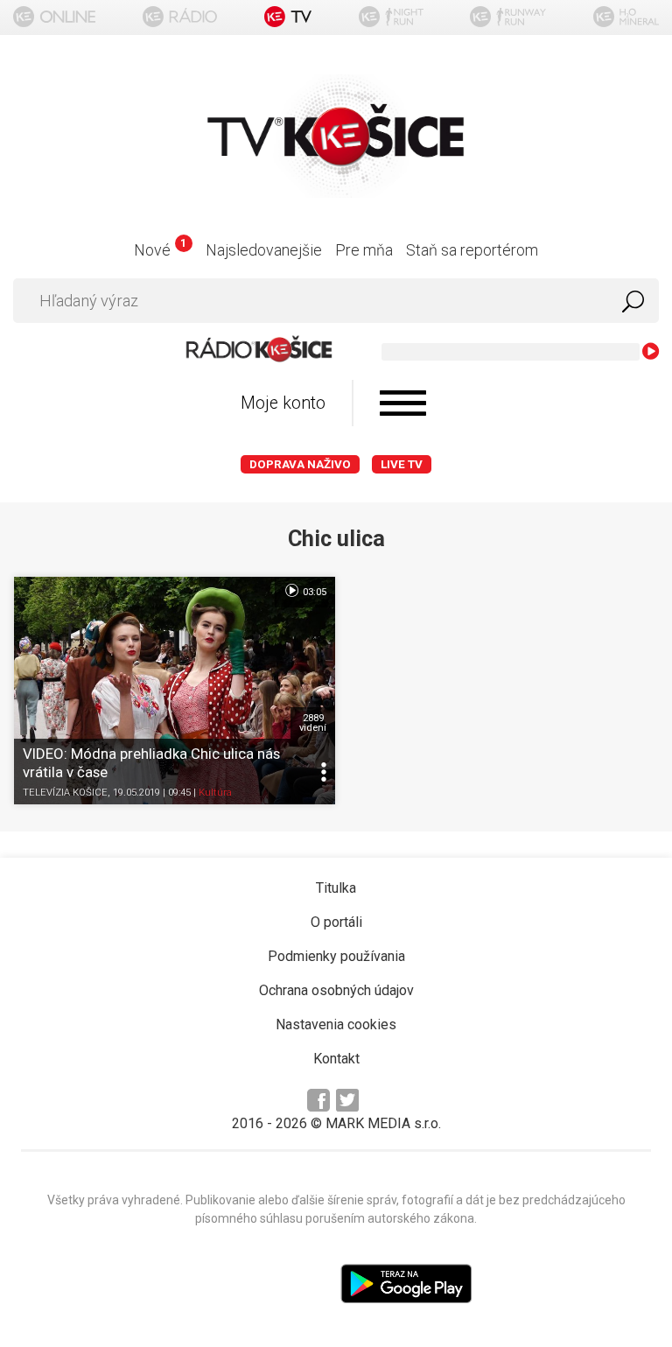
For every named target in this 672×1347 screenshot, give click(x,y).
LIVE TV (402, 464)
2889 (312, 722)
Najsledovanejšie (264, 250)
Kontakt (336, 1058)
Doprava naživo (300, 464)
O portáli (336, 922)
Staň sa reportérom (472, 250)
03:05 (313, 592)
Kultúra (215, 792)
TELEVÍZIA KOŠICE (65, 792)
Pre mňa (364, 250)
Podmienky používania (336, 956)
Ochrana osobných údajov (336, 990)
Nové (160, 250)
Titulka (336, 888)
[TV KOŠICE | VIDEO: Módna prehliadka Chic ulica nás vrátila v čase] (174, 690)
